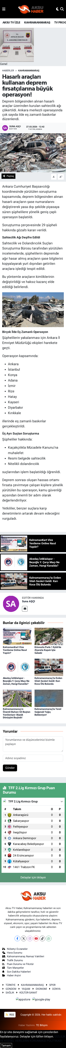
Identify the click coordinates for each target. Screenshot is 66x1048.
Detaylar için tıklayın (33, 877)
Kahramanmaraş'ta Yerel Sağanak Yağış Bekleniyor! (48, 712)
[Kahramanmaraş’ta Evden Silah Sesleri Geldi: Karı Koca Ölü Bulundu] (49, 667)
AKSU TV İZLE (11, 22)
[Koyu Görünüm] (57, 9)
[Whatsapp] (48, 938)
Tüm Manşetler (15, 967)
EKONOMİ (41, 988)
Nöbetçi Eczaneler (17, 948)
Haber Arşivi (14, 975)
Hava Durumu (14, 952)
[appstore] (23, 1000)
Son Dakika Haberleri (19, 971)
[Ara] (62, 9)
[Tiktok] (42, 938)
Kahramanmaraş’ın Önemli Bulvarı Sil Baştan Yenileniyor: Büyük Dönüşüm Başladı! (16, 713)
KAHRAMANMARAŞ (37, 22)
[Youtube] (36, 938)
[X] (23, 938)
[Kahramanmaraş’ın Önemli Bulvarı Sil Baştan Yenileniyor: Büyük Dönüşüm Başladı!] (17, 698)
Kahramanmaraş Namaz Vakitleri (25, 956)
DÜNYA (56, 988)
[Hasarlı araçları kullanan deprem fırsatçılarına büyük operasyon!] (33, 152)
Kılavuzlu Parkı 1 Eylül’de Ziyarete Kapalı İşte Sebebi (48, 650)
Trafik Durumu (15, 960)
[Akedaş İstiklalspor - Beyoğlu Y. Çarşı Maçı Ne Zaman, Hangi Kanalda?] (17, 667)
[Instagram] (30, 938)
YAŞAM (26, 988)
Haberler (8, 70)
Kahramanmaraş (28, 70)
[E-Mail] (25, 609)
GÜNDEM (11, 988)
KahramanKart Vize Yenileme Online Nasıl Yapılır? (15, 650)
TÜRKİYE (11, 984)
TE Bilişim (42, 1025)
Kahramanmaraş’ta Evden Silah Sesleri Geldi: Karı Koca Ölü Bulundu (48, 681)
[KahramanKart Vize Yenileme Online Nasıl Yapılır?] (17, 636)
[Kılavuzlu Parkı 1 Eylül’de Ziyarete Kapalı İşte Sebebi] (49, 636)
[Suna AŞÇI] (11, 603)
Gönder (10, 767)
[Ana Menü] (3, 9)
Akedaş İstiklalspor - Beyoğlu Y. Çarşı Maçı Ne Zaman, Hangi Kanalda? (16, 681)
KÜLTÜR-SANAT (28, 992)
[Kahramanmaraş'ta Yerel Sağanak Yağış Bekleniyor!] (49, 698)
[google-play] (41, 1000)
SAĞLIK (10, 992)
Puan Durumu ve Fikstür (20, 964)
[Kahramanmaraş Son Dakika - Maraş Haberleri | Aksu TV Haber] (30, 9)
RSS (11, 1014)
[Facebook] (17, 938)
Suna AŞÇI (28, 601)
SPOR (52, 984)
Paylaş (10, 176)
